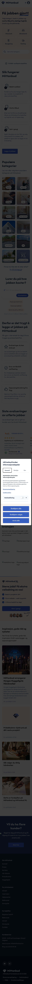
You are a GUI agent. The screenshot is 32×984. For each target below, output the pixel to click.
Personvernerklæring (9, 489)
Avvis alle (16, 521)
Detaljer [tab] (16, 470)
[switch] (22, 498)
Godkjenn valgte (16, 515)
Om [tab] (25, 470)
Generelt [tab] (7, 470)
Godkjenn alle (16, 509)
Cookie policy (7, 492)
